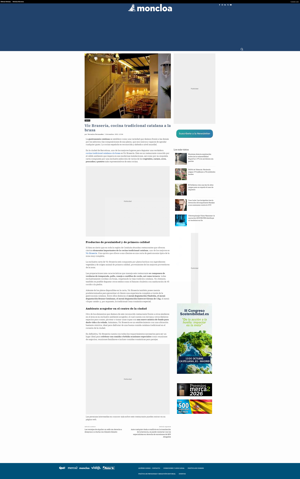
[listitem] (150, 233)
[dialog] (150, 239)
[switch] (179, 238)
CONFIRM (133, 273)
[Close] (190, 202)
